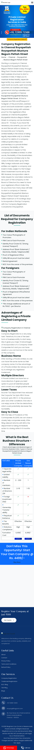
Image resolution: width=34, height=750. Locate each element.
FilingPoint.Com (12, 726)
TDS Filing (4, 688)
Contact (4, 658)
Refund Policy (5, 667)
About (3, 654)
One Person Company (28, 463)
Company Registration (20, 221)
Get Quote (7, 620)
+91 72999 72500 (12, 703)
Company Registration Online (16, 39)
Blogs (3, 691)
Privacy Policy (5, 661)
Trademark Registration (9, 681)
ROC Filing (4, 684)
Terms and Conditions (8, 664)
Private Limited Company (18, 463)
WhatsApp (10, 748)
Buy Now (18, 538)
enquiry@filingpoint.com (15, 708)
